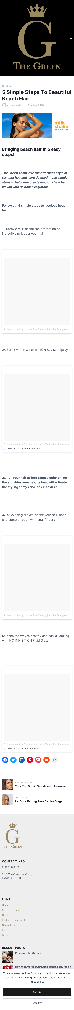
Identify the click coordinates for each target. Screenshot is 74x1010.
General (7, 86)
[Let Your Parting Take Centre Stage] (7, 799)
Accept (37, 992)
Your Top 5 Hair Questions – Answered (41, 786)
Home (5, 904)
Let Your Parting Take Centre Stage (39, 801)
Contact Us (8, 925)
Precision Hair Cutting (28, 952)
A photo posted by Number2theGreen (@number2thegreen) (36, 329)
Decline (37, 1002)
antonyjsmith (14, 105)
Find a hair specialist (13, 919)
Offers (5, 914)
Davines (6, 935)
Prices (5, 930)
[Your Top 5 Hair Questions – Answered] (7, 784)
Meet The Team (11, 909)
